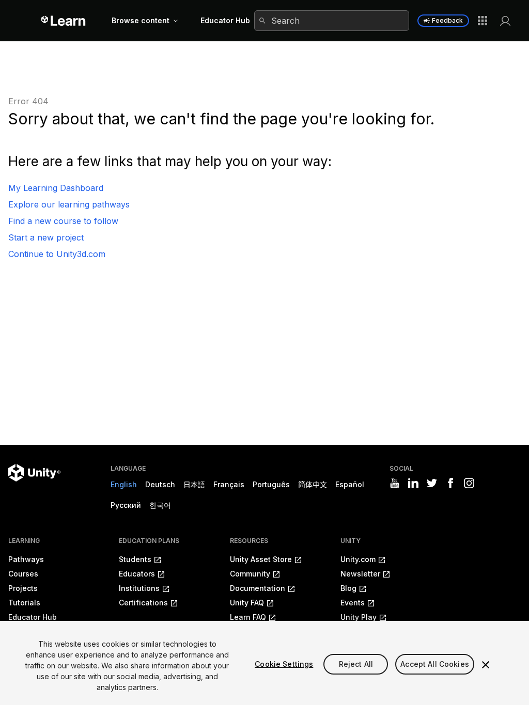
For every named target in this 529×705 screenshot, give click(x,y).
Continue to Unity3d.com (56, 254)
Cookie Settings (284, 664)
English (124, 484)
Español (349, 484)
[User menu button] (505, 20)
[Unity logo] (34, 472)
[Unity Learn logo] (63, 20)
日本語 (194, 484)
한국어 (160, 505)
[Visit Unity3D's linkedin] (413, 483)
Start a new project (46, 237)
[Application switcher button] (482, 20)
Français (228, 484)
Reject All (356, 664)
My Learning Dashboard (55, 188)
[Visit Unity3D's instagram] (469, 483)
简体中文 (312, 484)
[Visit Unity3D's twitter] (432, 483)
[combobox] (331, 20)
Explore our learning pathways (69, 204)
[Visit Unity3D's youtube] (395, 483)
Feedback (447, 20)
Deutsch (160, 484)
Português (271, 484)
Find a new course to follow (63, 221)
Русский (126, 505)
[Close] (485, 664)
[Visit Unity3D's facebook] (450, 483)
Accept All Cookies (434, 664)
